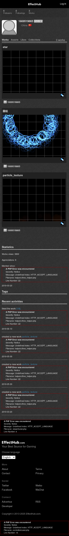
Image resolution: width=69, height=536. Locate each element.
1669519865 (25, 21)
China (25, 25)
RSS (38, 501)
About (5, 469)
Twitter (5, 485)
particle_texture (29, 336)
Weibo (39, 485)
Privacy (40, 473)
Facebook (7, 489)
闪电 (18, 308)
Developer (7, 506)
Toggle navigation (4, 3)
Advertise (7, 501)
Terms (39, 469)
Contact (6, 473)
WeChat (40, 489)
